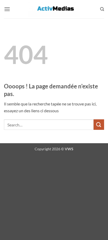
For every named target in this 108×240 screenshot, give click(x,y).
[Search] (102, 9)
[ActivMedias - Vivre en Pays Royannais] (54, 9)
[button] (7, 9)
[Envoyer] (99, 124)
